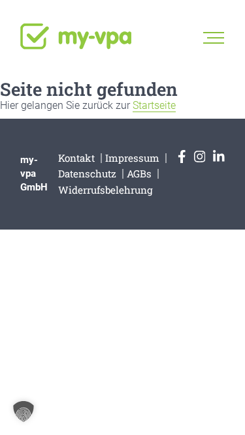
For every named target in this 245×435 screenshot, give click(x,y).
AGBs (139, 173)
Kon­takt (76, 157)
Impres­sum (132, 157)
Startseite (154, 105)
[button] (23, 411)
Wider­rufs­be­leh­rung (105, 189)
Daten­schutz (87, 173)
